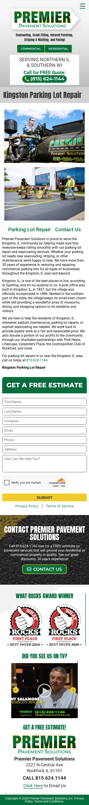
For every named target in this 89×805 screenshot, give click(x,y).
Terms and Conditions (48, 801)
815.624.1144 (37, 360)
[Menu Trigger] (82, 5)
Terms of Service (60, 506)
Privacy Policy (26, 506)
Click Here (33, 785)
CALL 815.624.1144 (44, 778)
